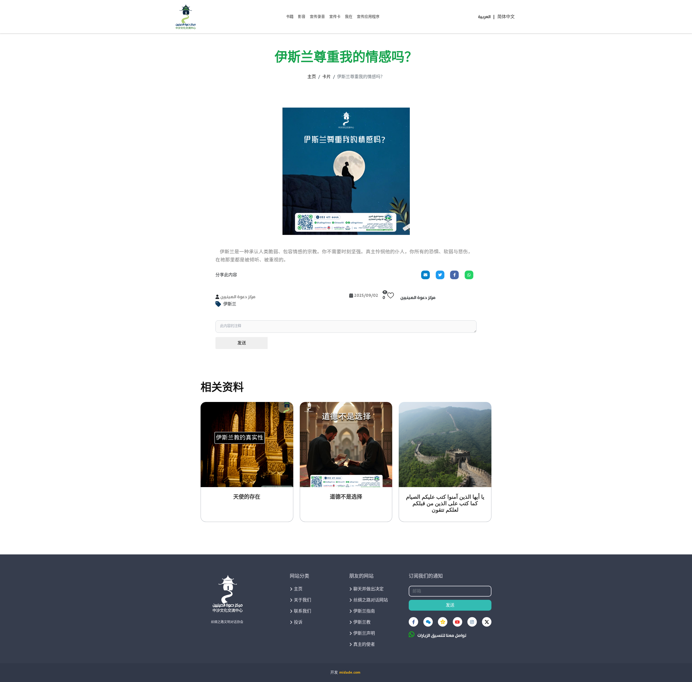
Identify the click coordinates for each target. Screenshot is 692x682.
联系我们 (302, 611)
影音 (301, 17)
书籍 (290, 17)
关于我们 (302, 600)
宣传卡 (335, 17)
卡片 (326, 76)
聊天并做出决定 (368, 589)
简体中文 (506, 17)
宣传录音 (317, 17)
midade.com (349, 673)
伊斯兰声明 (364, 633)
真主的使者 (364, 644)
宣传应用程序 (368, 17)
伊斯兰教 (362, 622)
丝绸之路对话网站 (370, 600)
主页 (311, 76)
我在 (348, 17)
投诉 (298, 622)
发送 (241, 343)
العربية (484, 17)
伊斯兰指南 (364, 611)
